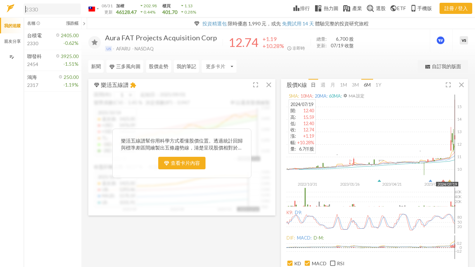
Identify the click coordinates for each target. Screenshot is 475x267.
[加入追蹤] (94, 42)
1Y (378, 85)
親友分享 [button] (12, 41)
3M (355, 85)
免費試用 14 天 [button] (298, 23)
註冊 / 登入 (456, 8)
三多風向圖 (128, 66)
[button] (51, 8)
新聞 (96, 66)
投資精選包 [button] (214, 23)
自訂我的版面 (443, 66)
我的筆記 (186, 66)
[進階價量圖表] (441, 40)
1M (343, 85)
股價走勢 (158, 66)
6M (367, 85)
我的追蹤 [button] (12, 25)
